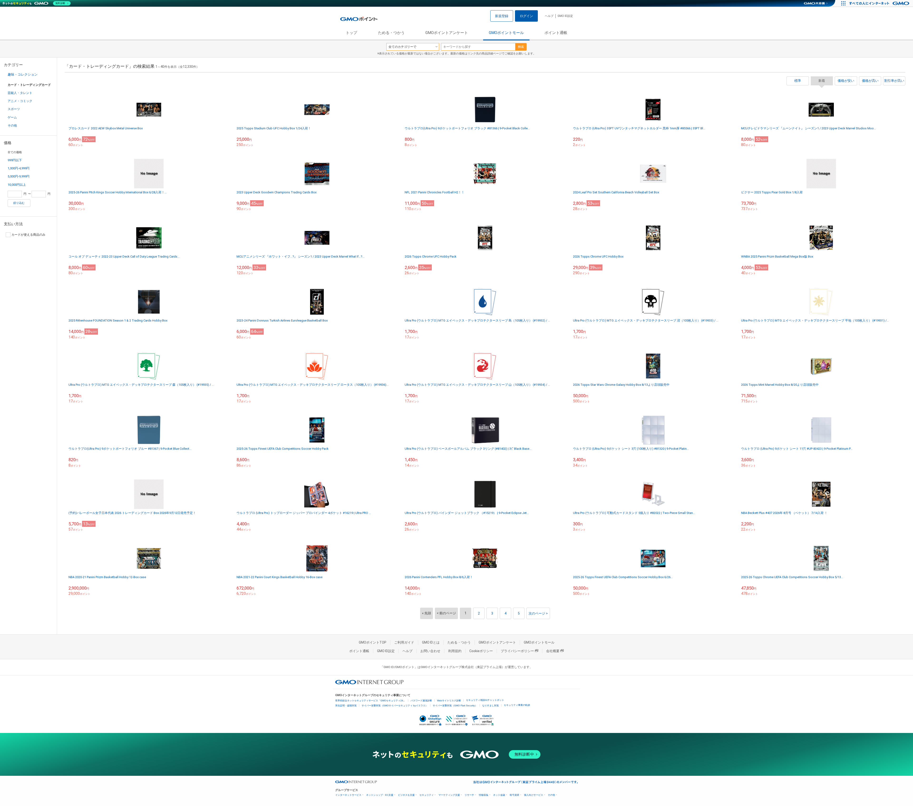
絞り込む (19, 203)
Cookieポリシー (481, 651)
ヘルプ (549, 16)
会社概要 (552, 651)
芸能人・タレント (20, 93)
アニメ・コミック (20, 101)
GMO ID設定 (565, 16)
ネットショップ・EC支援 (379, 795)
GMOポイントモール (506, 32)
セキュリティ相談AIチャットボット (485, 700)
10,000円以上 (17, 184)
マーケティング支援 (449, 795)
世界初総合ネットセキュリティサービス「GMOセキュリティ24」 (370, 700)
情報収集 (483, 795)
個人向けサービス (533, 795)
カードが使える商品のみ (28, 234)
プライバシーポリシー (517, 651)
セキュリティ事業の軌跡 (517, 705)
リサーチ (469, 795)
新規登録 (501, 16)
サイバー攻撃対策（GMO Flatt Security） (455, 705)
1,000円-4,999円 (18, 168)
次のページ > (538, 613)
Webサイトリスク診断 (449, 700)
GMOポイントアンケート (446, 32)
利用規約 (454, 651)
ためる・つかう (391, 32)
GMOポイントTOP (372, 642)
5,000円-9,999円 (18, 176)
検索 (521, 47)
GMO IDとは (431, 642)
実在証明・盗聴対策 (346, 705)
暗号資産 (514, 795)
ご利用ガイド (404, 642)
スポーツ (14, 109)
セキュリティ (426, 795)
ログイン (526, 16)
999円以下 (15, 160)
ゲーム (12, 117)
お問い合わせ (430, 651)
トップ (351, 32)
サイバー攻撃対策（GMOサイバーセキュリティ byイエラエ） (395, 705)
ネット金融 (499, 795)
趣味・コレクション (23, 74)
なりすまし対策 (490, 705)
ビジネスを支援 (406, 795)
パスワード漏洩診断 (421, 700)
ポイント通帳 (555, 32)
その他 (12, 125)
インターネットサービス (348, 795)
